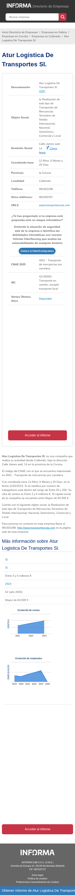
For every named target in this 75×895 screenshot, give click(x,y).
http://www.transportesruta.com (36, 527)
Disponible (45, 298)
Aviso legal (37, 875)
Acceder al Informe (37, 435)
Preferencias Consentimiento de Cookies (37, 882)
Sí (6, 559)
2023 (8, 583)
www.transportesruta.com (54, 205)
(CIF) (42, 91)
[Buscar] (63, 16)
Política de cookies (37, 878)
